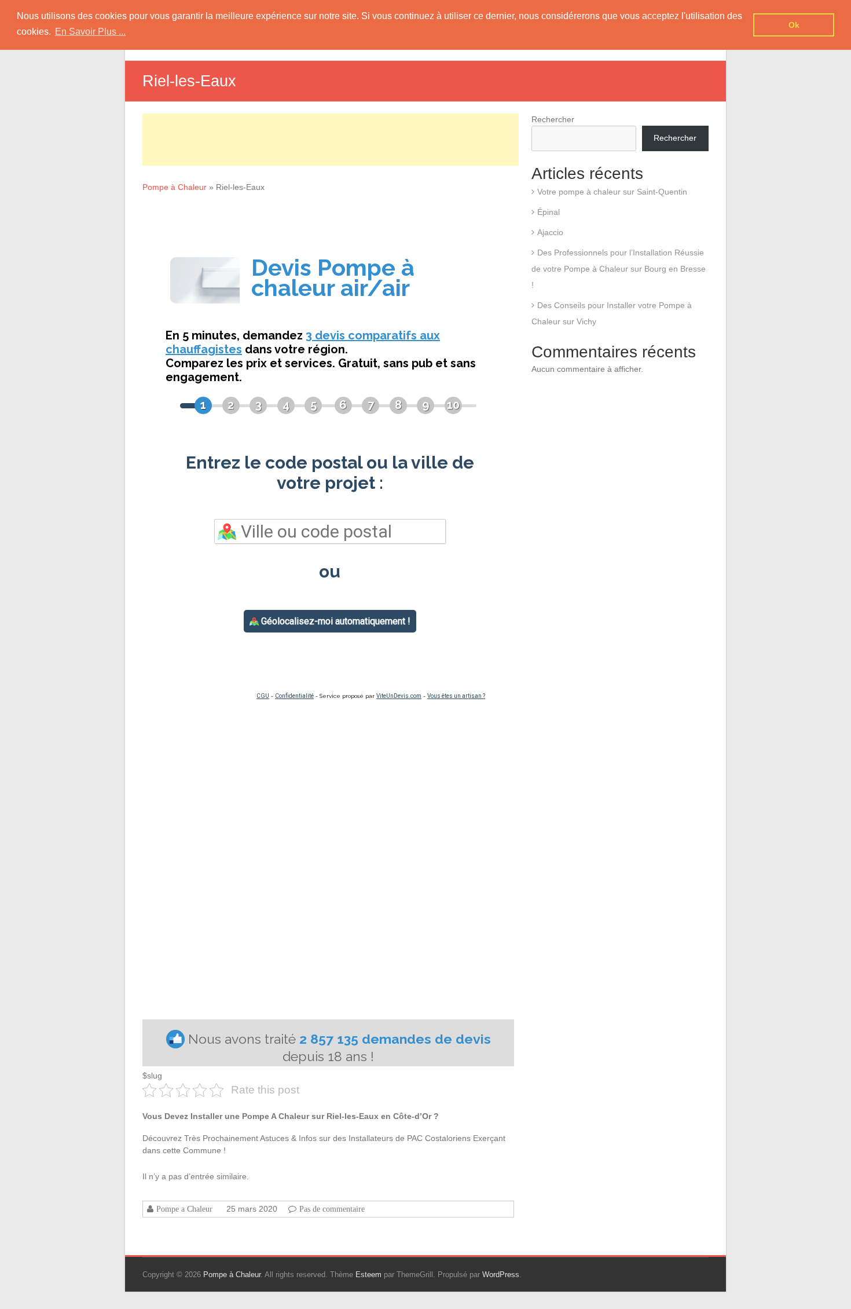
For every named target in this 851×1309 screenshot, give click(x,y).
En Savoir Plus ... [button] (90, 31)
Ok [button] (793, 25)
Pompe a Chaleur (184, 1209)
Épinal (548, 212)
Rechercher (552, 119)
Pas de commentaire (332, 1209)
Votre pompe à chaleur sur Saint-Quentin (612, 191)
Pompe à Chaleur (174, 187)
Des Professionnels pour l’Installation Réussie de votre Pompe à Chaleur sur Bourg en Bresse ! (618, 269)
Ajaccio (550, 232)
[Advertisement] (330, 140)
